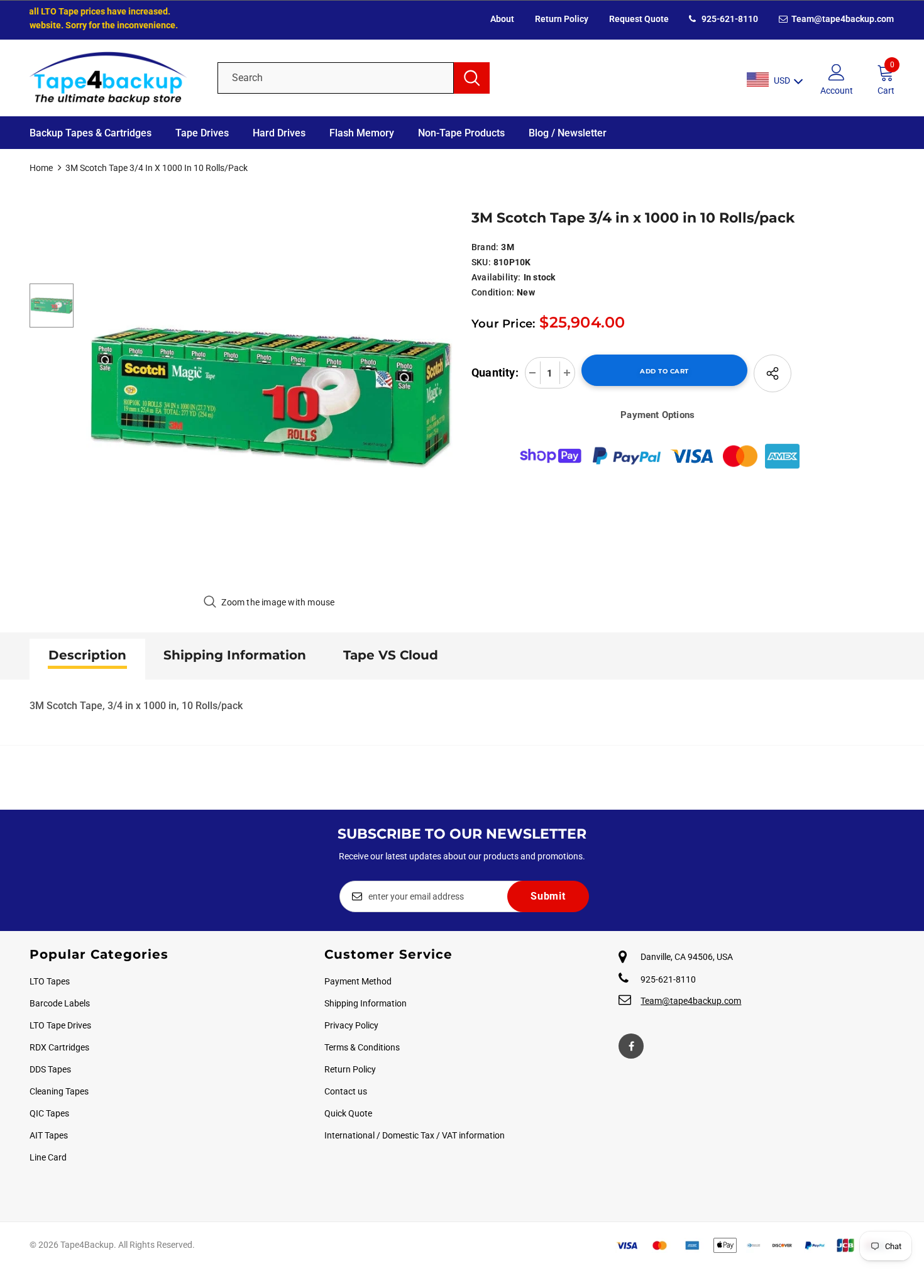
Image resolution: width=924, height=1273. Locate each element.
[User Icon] (836, 71)
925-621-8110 (729, 19)
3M (507, 247)
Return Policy (561, 19)
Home (41, 168)
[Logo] (114, 78)
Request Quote (639, 19)
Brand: (484, 247)
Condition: (492, 292)
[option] (269, 396)
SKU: (481, 262)
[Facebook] (631, 1046)
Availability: (496, 277)
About (502, 19)
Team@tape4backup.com (841, 19)
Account (836, 90)
